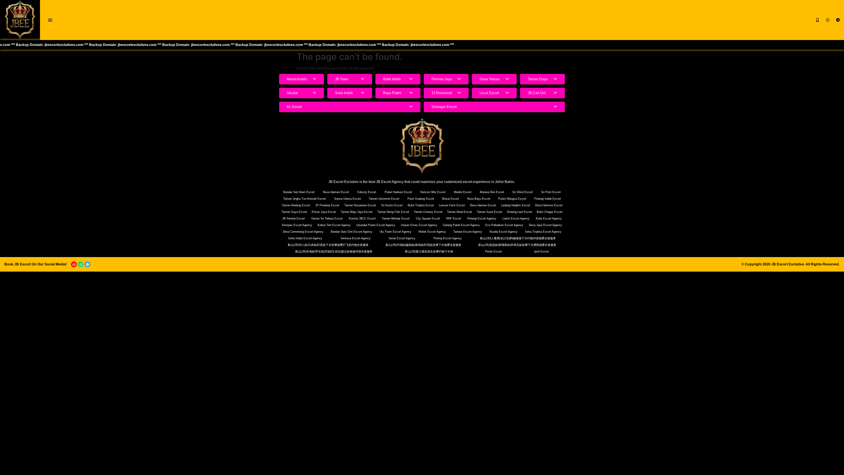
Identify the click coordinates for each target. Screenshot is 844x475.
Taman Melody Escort (396, 218)
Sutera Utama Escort (347, 198)
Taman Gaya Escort (294, 212)
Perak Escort (493, 251)
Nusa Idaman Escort (336, 192)
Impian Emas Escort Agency (419, 225)
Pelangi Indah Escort (547, 198)
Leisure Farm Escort (452, 205)
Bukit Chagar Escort (549, 212)
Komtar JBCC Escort (362, 218)
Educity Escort (366, 192)
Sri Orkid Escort (522, 192)
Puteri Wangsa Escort (512, 198)
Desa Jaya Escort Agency (545, 225)
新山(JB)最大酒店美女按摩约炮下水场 (429, 251)
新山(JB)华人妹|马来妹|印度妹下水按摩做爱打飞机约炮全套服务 (328, 245)
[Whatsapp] (81, 264)
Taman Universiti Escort (384, 198)
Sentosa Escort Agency (355, 238)
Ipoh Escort (541, 251)
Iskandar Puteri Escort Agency (375, 225)
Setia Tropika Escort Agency (543, 231)
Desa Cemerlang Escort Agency (303, 231)
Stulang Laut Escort (519, 212)
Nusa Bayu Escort (478, 198)
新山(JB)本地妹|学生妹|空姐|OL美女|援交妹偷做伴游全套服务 (334, 251)
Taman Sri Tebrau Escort (327, 218)
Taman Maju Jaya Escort (357, 212)
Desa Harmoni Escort (548, 205)
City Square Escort (428, 218)
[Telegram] (87, 264)
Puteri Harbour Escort (398, 192)
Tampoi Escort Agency (467, 231)
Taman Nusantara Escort (360, 205)
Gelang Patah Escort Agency (461, 225)
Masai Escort (450, 198)
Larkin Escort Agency (516, 218)
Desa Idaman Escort (483, 205)
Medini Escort (462, 192)
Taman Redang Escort (296, 205)
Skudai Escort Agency (503, 231)
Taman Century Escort (428, 212)
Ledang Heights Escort (515, 205)
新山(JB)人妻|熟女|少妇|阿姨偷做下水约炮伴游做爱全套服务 (518, 238)
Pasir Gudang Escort (420, 198)
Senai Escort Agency (402, 238)
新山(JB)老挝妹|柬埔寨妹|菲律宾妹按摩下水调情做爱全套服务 (517, 245)
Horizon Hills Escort (433, 192)
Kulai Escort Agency (549, 218)
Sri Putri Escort (551, 192)
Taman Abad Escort (459, 212)
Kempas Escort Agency (297, 225)
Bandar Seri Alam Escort (299, 192)
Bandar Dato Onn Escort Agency (351, 231)
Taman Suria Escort (489, 212)
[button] (50, 20)
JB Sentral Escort (293, 218)
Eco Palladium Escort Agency (504, 225)
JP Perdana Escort (327, 205)
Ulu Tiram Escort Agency (395, 231)
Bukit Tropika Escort (421, 205)
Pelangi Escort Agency (481, 218)
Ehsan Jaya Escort (324, 212)
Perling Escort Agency (447, 238)
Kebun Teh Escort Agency (334, 225)
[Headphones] (74, 264)
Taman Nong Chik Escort (393, 212)
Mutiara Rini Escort (492, 192)
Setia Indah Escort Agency (305, 238)
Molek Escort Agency (432, 231)
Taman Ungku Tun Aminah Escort (304, 198)
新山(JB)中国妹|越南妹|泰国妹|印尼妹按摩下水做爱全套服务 (423, 245)
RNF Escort (453, 218)
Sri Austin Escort (392, 205)
